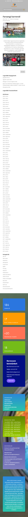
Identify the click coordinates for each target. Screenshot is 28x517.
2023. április (5, 156)
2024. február (6, 142)
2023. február (6, 160)
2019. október (6, 213)
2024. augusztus (6, 136)
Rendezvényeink (6, 20)
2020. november (6, 196)
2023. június (5, 154)
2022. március (6, 180)
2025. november (6, 110)
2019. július (5, 217)
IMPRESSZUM (7, 399)
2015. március (6, 247)
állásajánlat (5, 262)
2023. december (6, 144)
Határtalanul (5, 272)
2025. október (6, 112)
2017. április (5, 241)
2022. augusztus (6, 172)
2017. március (6, 243)
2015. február (6, 249)
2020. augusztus (6, 201)
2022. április (5, 178)
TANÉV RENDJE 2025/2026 (10, 407)
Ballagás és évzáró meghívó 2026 (10, 81)
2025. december (6, 108)
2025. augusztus (6, 116)
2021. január (5, 192)
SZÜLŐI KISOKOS (8, 401)
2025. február (6, 124)
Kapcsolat (11, 380)
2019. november (6, 211)
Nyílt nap (5, 284)
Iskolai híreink (6, 276)
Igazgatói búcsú (6, 77)
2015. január (5, 251)
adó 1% (4, 256)
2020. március (6, 204)
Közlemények (6, 282)
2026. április (5, 100)
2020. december (6, 194)
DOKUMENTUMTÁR (8, 403)
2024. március (6, 140)
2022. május (5, 176)
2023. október (6, 148)
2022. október (6, 168)
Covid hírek (5, 264)
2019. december (6, 209)
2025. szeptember (7, 114)
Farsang (4, 268)
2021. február (6, 190)
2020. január (5, 207)
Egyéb (4, 266)
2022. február (6, 182)
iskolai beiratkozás (7, 274)
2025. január (5, 126)
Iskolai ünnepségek (14, 19)
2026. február (6, 104)
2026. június (5, 96)
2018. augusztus (6, 233)
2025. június (5, 118)
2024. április (5, 138)
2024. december (6, 128)
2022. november (6, 166)
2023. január (5, 162)
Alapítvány (5, 260)
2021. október (6, 188)
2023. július (5, 152)
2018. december (6, 227)
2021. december (6, 186)
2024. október (6, 132)
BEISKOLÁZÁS (7, 405)
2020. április (5, 202)
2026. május (5, 98)
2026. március (6, 102)
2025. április (5, 120)
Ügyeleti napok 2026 (7, 79)
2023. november (6, 146)
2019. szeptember (7, 215)
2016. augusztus (6, 245)
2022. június (5, 174)
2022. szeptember (7, 170)
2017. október (6, 237)
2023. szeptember (7, 150)
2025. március (6, 122)
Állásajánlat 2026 (6, 87)
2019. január (5, 225)
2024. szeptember (7, 134)
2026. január (5, 106)
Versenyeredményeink (8, 288)
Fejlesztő (5, 270)
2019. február (6, 223)
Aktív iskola (5, 258)
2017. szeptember (7, 239)
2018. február (6, 235)
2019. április (5, 219)
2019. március (6, 221)
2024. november (6, 130)
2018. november (6, 229)
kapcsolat (5, 280)
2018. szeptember (7, 231)
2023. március (6, 158)
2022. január (5, 184)
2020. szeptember (7, 198)
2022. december (6, 164)
